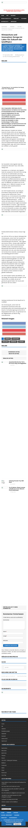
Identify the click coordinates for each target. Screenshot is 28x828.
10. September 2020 (8, 55)
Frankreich (4, 765)
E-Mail (4, 636)
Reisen (3, 758)
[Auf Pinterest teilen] (14, 100)
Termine (9, 812)
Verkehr (7, 338)
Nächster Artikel (14, 353)
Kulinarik (23, 18)
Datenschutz (4, 21)
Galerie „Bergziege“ (6, 815)
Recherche (4, 772)
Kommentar (6, 620)
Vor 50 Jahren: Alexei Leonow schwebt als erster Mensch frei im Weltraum (17, 489)
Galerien (13, 15)
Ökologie (5, 341)
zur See (5, 56)
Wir (7, 15)
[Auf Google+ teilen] (14, 103)
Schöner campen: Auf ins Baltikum (10, 801)
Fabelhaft (16, 18)
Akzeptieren (17, 824)
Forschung (10, 56)
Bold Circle (4, 753)
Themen (12, 26)
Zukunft (21, 341)
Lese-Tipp (4, 775)
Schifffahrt (16, 338)
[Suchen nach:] (14, 667)
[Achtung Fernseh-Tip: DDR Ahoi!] (5, 482)
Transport (13, 341)
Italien (3, 767)
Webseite (5, 640)
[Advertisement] (14, 73)
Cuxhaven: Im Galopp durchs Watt (10, 799)
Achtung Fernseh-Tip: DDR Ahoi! (16, 481)
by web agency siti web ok (8, 676)
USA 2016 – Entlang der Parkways (9, 760)
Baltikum (4, 763)
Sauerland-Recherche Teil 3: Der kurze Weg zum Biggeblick (17, 362)
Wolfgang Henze (19, 55)
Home (2, 15)
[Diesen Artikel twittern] (14, 96)
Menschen (4, 750)
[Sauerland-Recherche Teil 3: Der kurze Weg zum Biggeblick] (5, 476)
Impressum (13, 21)
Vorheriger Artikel (14, 352)
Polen (3, 770)
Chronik (15, 812)
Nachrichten (16, 56)
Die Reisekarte (13, 817)
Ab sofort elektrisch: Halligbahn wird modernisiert (13, 793)
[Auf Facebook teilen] (14, 93)
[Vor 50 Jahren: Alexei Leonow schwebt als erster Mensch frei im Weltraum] (5, 601)
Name (4, 631)
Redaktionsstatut (6, 18)
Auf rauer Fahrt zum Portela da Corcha (11, 786)
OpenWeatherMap (21, 676)
